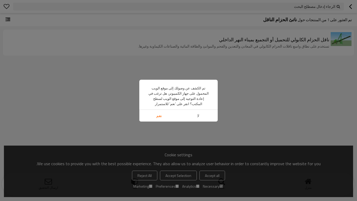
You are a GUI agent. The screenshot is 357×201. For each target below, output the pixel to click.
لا (198, 116)
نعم (159, 116)
